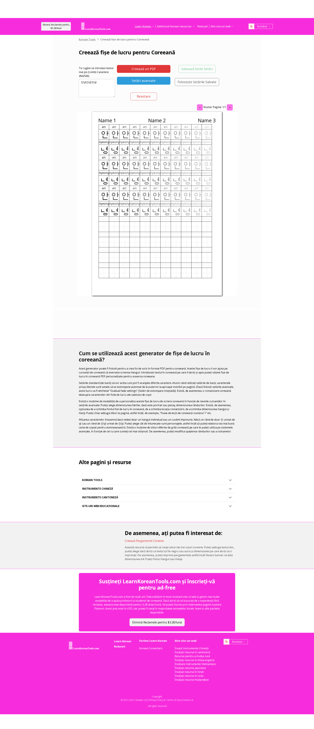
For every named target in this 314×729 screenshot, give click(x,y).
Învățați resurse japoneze (190, 668)
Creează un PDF (144, 69)
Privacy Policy (156, 699)
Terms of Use (173, 699)
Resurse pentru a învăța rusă (192, 656)
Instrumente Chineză (97, 488)
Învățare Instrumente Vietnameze (195, 664)
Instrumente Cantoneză (100, 497)
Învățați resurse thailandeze (192, 680)
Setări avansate (144, 80)
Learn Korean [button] (143, 26)
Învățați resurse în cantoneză (192, 652)
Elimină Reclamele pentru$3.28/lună (56, 26)
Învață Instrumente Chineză (192, 648)
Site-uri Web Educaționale (100, 506)
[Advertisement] (157, 9)
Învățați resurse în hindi (189, 672)
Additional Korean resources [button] (174, 26)
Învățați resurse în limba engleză (194, 660)
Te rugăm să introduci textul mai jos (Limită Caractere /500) (96, 72)
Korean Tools (87, 39)
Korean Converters (150, 648)
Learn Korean (122, 641)
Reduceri (202, 26)
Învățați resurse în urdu (189, 676)
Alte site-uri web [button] (221, 26)
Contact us (187, 699)
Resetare (143, 96)
